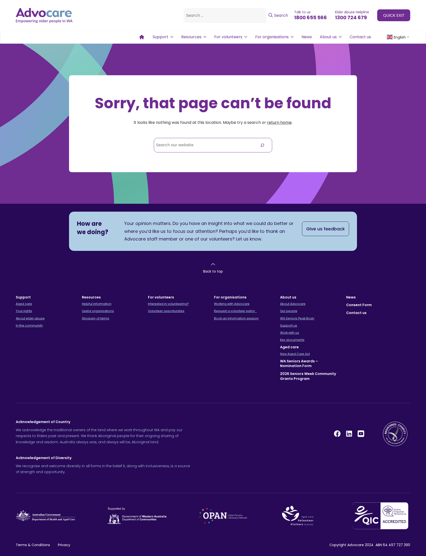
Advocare (355, 544)
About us (328, 37)
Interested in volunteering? (168, 304)
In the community (29, 325)
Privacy (64, 544)
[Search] (262, 145)
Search (280, 15)
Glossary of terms (95, 318)
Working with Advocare (231, 304)
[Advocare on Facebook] (337, 434)
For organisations (272, 37)
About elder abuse (30, 318)
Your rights (24, 311)
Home (142, 37)
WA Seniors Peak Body (297, 318)
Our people (288, 311)
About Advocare (292, 304)
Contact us (360, 37)
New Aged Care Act (295, 354)
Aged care (24, 304)
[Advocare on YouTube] (361, 434)
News (307, 37)
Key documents (292, 340)
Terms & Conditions (33, 544)
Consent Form (359, 304)
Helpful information (96, 304)
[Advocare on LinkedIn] (349, 434)
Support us (288, 325)
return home (279, 122)
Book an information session (236, 318)
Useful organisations (98, 311)
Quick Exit (394, 15)
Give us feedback (325, 229)
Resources (191, 37)
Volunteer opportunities (166, 311)
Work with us (289, 333)
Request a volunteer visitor (235, 311)
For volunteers (228, 37)
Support (160, 37)
